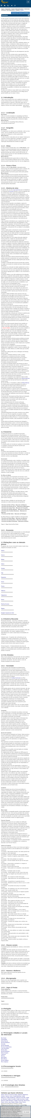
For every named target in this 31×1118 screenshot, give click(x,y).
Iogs (2, 572)
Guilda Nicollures (9, 1100)
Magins (3, 608)
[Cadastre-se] (14, 5)
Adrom (2, 1094)
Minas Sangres (4, 1052)
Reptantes (3, 577)
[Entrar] (11, 5)
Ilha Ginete (3, 1038)
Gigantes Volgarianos (23, 1094)
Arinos (2, 599)
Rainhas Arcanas (5, 604)
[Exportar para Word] (28, 15)
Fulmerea (3, 1054)
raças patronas (16, 189)
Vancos (3, 555)
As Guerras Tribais (12, 1094)
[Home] (1, 2)
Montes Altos (4, 1049)
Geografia (18, 10)
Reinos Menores (26, 378)
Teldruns (3, 590)
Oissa (20, 1102)
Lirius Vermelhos (5, 1048)
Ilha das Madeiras (5, 1042)
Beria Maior (4, 1057)
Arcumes (11, 191)
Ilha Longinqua (4, 1061)
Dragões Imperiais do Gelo (7, 612)
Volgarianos (4, 595)
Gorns (2, 581)
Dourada (3, 1044)
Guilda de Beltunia (10, 1097)
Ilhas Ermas (26, 1100)
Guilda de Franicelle (20, 1097)
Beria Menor (4, 1058)
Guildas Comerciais (16, 677)
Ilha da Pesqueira (5, 1051)
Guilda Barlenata (17, 1096)
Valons (2, 563)
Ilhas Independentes (11, 10)
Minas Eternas (25, 382)
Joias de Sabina (6, 327)
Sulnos (2, 550)
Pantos (2, 586)
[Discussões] (4, 5)
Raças (2, 1102)
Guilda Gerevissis (20, 1099)
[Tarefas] (1, 5)
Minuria (3, 1055)
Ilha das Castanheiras (6, 1047)
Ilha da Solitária (5, 1060)
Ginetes (3, 568)
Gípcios (7, 1096)
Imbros (6, 1102)
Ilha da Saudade (5, 1045)
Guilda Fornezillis (12, 1099)
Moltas (2, 559)
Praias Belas (4, 1039)
